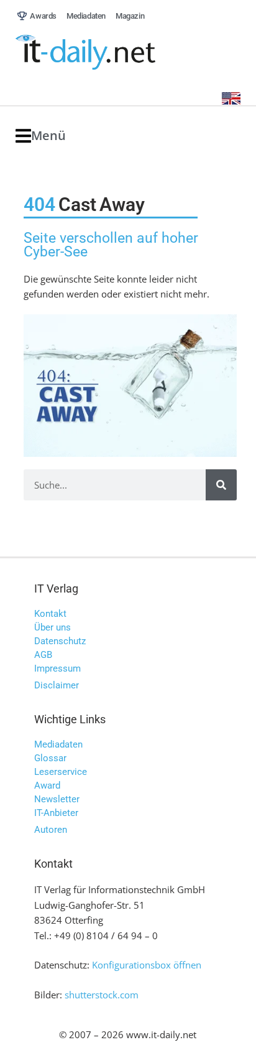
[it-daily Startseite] (109, 52)
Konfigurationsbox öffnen (146, 965)
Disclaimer (56, 685)
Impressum (57, 668)
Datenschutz (60, 641)
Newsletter (57, 799)
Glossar (50, 758)
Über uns (52, 627)
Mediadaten (58, 744)
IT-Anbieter (56, 812)
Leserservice (60, 771)
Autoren (50, 829)
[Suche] (221, 484)
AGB (43, 654)
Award (47, 785)
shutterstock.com (102, 994)
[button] (41, 136)
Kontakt (50, 613)
